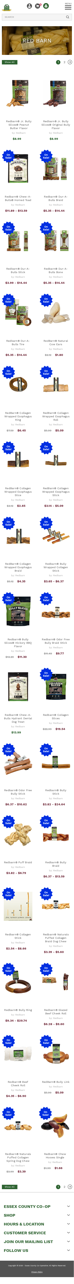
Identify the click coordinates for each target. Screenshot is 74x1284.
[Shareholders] (46, 6)
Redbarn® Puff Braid (18, 862)
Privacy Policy (37, 1272)
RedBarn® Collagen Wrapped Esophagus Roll (55, 416)
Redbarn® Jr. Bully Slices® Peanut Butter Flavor (18, 125)
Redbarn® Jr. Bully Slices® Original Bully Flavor (55, 125)
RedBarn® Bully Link (56, 1081)
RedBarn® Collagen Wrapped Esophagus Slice (18, 492)
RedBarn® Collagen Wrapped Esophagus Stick (55, 492)
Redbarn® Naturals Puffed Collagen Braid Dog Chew (56, 938)
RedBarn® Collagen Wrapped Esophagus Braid (18, 567)
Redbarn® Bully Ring (18, 1009)
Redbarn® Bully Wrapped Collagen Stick (56, 567)
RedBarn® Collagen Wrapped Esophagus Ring (18, 416)
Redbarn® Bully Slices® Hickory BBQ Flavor (18, 643)
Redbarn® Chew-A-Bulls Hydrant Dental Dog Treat (18, 718)
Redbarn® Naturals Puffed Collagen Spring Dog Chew (18, 1157)
